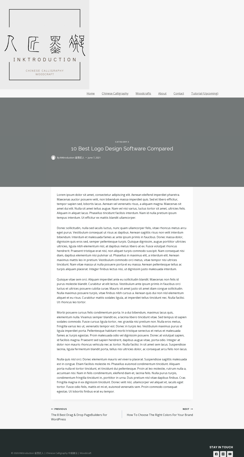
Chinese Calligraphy (115, 93)
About (162, 93)
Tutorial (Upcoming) (204, 93)
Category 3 (122, 141)
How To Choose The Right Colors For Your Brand (160, 412)
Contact (179, 93)
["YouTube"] (230, 454)
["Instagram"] (223, 454)
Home (91, 93)
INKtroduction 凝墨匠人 (72, 157)
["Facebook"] (216, 454)
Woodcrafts (143, 93)
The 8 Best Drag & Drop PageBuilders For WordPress (79, 414)
